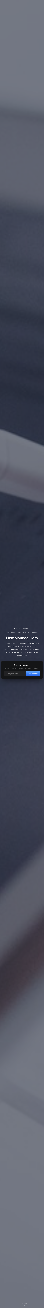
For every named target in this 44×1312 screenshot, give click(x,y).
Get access (33, 674)
